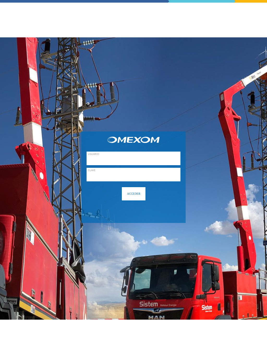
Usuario (93, 154)
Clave (91, 170)
